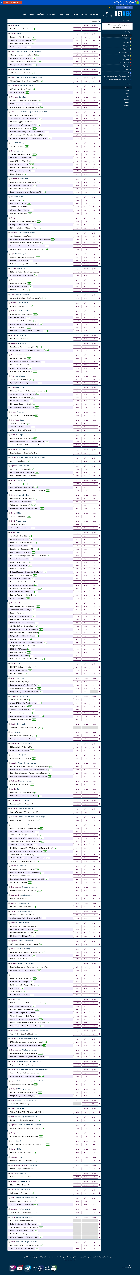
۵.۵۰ (77, 44)
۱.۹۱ (77, 505)
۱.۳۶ (77, 37)
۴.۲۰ (77, 104)
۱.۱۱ (94, 125)
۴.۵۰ (94, 171)
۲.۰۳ (94, 236)
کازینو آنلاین (40, 14)
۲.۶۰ (77, 168)
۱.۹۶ (77, 967)
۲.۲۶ (94, 221)
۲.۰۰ (77, 1042)
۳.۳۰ (85, 89)
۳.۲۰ (77, 47)
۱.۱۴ (77, 73)
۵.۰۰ (85, 37)
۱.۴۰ (77, 154)
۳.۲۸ (77, 161)
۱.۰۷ (94, 629)
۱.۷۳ (77, 559)
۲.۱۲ (94, 239)
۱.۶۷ (94, 138)
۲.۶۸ (94, 970)
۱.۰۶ (77, 394)
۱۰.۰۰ (94, 40)
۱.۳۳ (94, 119)
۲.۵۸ (94, 327)
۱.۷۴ (77, 92)
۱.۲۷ (94, 371)
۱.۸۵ (77, 546)
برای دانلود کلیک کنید (12, 2)
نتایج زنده (84, 14)
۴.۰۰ (85, 58)
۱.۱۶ (94, 362)
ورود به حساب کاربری (124, 7)
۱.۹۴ (77, 55)
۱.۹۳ (77, 442)
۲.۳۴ (77, 1177)
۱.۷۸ (94, 104)
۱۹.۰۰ (94, 588)
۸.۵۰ (85, 368)
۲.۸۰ (77, 200)
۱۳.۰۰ (77, 516)
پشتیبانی (31, 14)
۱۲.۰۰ (94, 73)
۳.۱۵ (94, 128)
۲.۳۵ (94, 565)
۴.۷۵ (85, 107)
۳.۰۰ (85, 189)
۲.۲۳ (77, 207)
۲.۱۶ (94, 228)
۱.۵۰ (77, 869)
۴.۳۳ (85, 81)
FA (10, 7)
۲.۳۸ (77, 132)
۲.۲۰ (94, 430)
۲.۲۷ (94, 264)
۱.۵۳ (77, 81)
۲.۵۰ (77, 766)
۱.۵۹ (77, 575)
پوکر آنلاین (75, 14)
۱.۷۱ (77, 146)
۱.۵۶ (77, 171)
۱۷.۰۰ (77, 125)
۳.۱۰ (94, 65)
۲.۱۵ (94, 1003)
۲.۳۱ (77, 65)
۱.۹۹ (77, 128)
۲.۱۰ (77, 174)
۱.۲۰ (77, 40)
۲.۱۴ (94, 186)
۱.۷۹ (94, 623)
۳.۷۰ (94, 55)
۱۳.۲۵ (85, 350)
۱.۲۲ (77, 29)
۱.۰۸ (94, 368)
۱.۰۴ (94, 636)
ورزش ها (128, 32)
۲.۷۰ (94, 62)
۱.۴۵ (77, 272)
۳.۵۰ (85, 391)
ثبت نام (111, 7)
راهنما (24, 14)
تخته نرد (60, 14)
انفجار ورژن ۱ (51, 14)
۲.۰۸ (77, 213)
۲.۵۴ (94, 132)
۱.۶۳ (94, 210)
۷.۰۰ (94, 37)
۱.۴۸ (94, 44)
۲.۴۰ (77, 62)
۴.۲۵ (85, 44)
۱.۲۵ (94, 347)
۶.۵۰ (77, 119)
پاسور (67, 14)
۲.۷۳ (77, 324)
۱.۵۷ (77, 257)
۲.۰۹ (77, 890)
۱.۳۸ (77, 182)
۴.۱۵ (94, 146)
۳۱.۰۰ (94, 350)
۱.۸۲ (77, 203)
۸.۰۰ (77, 347)
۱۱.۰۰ (94, 861)
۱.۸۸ (77, 158)
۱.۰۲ (94, 1193)
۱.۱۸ (94, 290)
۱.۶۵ (77, 101)
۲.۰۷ (77, 952)
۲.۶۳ (77, 89)
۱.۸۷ (94, 161)
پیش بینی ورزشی (107, 15)
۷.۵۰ (77, 371)
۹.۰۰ (77, 107)
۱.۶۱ (94, 415)
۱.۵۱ (77, 936)
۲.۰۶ (94, 275)
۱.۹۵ (94, 582)
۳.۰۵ (85, 186)
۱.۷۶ (94, 670)
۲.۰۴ (94, 287)
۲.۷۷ (94, 174)
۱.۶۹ (77, 487)
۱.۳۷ (94, 685)
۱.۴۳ (77, 776)
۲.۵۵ (77, 318)
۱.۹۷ (77, 135)
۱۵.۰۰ (77, 646)
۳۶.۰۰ (94, 1104)
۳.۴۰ (85, 128)
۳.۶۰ (85, 55)
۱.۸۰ (77, 985)
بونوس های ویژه (126, 1267)
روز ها (129, 84)
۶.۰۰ (86, 29)
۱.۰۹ (94, 793)
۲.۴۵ (77, 249)
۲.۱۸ (94, 47)
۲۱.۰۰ (94, 394)
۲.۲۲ (77, 1249)
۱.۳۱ (77, 595)
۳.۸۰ (77, 138)
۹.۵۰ (94, 29)
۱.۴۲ (94, 365)
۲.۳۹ (94, 324)
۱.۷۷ (77, 321)
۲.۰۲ (77, 1073)
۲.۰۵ (77, 858)
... (94, 692)
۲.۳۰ (94, 401)
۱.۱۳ (94, 516)
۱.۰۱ (77, 350)
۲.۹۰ (85, 192)
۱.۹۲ (77, 314)
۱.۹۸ (77, 1013)
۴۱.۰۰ (77, 692)
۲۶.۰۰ (77, 616)
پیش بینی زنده (94, 14)
